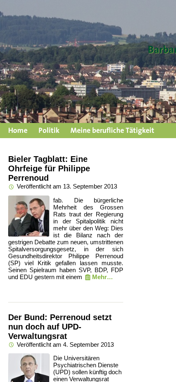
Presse (18, 142)
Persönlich (104, 142)
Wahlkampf (58, 142)
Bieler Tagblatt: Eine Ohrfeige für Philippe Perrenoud (49, 168)
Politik (48, 130)
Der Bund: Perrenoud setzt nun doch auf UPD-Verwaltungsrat (60, 327)
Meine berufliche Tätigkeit (112, 130)
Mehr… (102, 276)
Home (17, 130)
